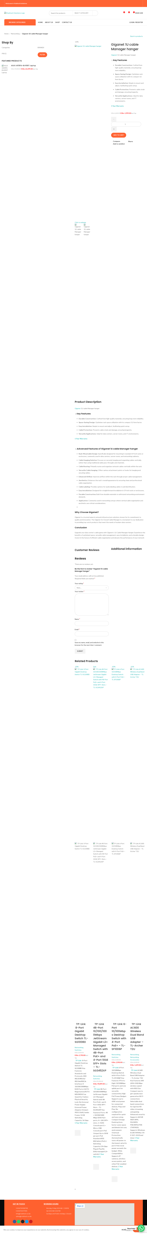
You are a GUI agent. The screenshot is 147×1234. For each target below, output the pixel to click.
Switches (78, 1050)
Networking (15, 34)
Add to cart (118, 135)
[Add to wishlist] (78, 1127)
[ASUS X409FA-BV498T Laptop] (5, 151)
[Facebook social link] (128, 3)
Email (77, 629)
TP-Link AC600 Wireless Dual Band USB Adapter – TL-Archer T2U (137, 1036)
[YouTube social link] (137, 3)
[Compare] (78, 1019)
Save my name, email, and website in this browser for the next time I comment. (89, 643)
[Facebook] (14, 1221)
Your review (79, 591)
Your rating (79, 583)
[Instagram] (22, 1221)
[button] (78, 1133)
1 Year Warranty (117, 106)
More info (126, 1230)
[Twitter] (26, 1221)
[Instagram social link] (134, 3)
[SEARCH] (95, 13)
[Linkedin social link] (142, 141)
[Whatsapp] (18, 1221)
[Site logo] (14, 13)
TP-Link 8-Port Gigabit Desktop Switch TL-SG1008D (81, 1033)
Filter (42, 55)
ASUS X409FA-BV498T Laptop (23, 65)
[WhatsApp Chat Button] (141, 1228)
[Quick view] (78, 1139)
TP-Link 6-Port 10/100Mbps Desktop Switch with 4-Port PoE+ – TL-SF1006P (119, 1036)
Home (6, 34)
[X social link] (131, 3)
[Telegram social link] (132, 144)
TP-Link (78, 1060)
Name (77, 619)
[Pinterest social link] (140, 3)
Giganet (114, 55)
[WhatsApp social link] (129, 144)
